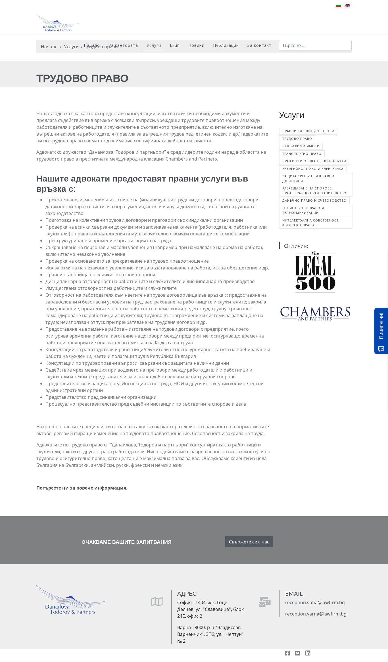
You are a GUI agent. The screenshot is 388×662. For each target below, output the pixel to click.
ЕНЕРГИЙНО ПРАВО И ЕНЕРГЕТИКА (312, 168)
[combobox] (315, 45)
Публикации (226, 45)
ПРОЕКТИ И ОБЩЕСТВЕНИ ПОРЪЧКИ (314, 161)
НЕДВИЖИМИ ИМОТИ (301, 146)
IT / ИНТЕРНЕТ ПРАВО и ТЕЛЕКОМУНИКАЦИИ (303, 210)
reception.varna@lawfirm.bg (316, 614)
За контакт (259, 45)
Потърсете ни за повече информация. (82, 488)
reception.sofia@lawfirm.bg (315, 602)
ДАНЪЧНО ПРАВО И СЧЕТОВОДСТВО (314, 200)
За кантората (123, 45)
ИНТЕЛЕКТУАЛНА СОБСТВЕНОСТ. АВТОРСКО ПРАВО (310, 222)
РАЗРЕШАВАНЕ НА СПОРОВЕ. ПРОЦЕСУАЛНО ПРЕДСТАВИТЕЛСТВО (314, 190)
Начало (92, 45)
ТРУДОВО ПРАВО (297, 138)
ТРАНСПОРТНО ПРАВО (302, 153)
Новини (196, 45)
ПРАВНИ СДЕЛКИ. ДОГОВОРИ (308, 131)
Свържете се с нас (249, 542)
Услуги (154, 45)
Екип (175, 45)
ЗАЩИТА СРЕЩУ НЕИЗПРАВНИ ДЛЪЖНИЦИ (308, 178)
